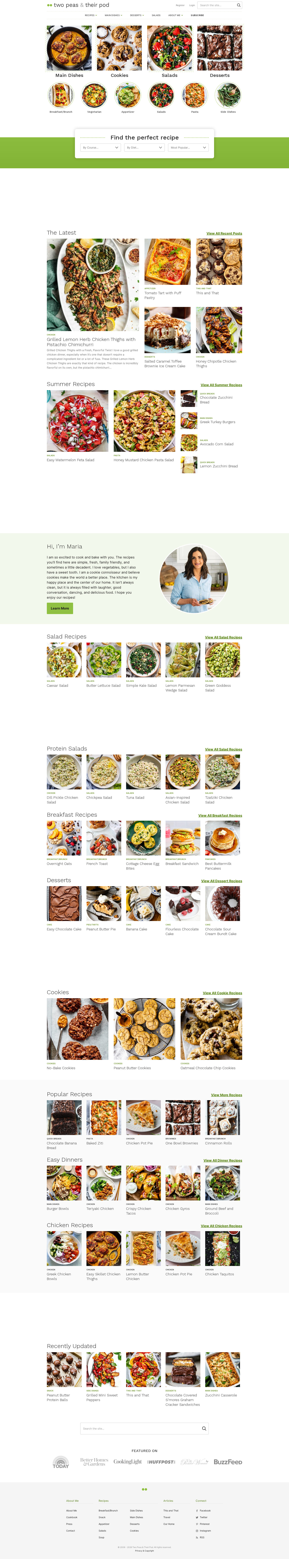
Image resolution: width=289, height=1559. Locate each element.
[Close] (201, 742)
